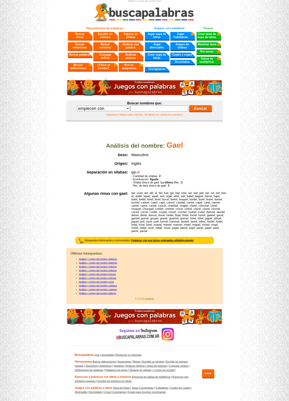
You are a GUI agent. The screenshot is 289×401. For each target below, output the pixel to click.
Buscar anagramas (129, 66)
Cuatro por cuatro (180, 387)
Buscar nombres (105, 46)
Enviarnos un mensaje (129, 354)
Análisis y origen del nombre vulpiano (98, 289)
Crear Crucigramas (115, 392)
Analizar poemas (130, 56)
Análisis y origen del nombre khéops (97, 274)
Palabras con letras (116, 370)
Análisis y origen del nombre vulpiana (98, 285)
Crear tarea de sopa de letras (207, 35)
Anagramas (124, 361)
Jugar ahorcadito (157, 46)
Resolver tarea (207, 44)
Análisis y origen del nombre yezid (96, 282)
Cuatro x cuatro (182, 54)
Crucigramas (157, 69)
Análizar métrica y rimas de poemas (146, 365)
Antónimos (105, 365)
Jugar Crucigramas (143, 387)
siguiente (149, 298)
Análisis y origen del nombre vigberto (98, 270)
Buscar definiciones (78, 66)
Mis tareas (206, 51)
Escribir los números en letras (115, 381)
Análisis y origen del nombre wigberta (98, 263)
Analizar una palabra (130, 46)
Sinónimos (91, 365)
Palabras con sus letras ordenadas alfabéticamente (162, 240)
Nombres (119, 365)
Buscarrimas (79, 35)
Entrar (208, 373)
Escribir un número (105, 35)
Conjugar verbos (105, 56)
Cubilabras (162, 387)
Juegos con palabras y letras (93, 387)
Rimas (136, 361)
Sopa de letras (121, 387)
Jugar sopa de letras (156, 35)
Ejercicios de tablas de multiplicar (151, 376)
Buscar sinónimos (80, 46)
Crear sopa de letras (157, 56)
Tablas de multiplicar (207, 60)
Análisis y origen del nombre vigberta (98, 266)
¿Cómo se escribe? (103, 66)
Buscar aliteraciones (104, 361)
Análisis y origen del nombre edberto (97, 293)
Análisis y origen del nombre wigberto (98, 259)
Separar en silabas (140, 370)
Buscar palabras (79, 54)
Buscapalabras (84, 354)
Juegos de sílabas (182, 46)
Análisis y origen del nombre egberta (97, 278)
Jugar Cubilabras (180, 35)
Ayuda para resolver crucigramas (147, 392)
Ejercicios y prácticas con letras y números (103, 376)
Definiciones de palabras (89, 370)
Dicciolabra (182, 61)
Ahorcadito (81, 392)
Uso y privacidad (104, 354)
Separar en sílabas (131, 35)
